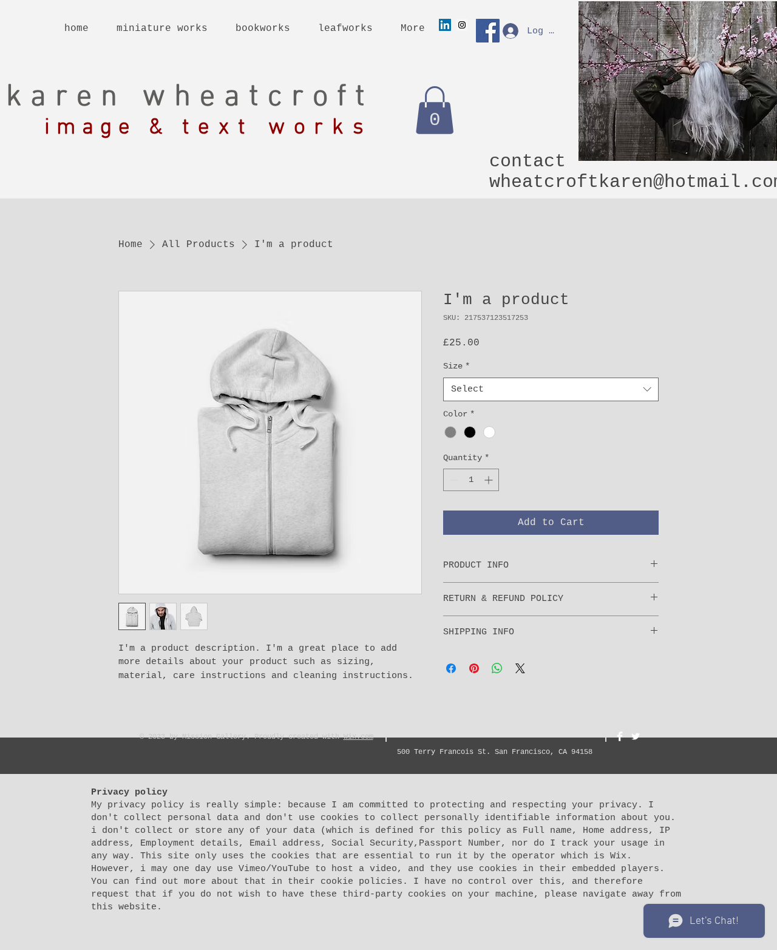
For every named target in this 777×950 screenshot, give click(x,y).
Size (456, 366)
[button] (435, 110)
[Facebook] (488, 30)
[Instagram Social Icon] (462, 25)
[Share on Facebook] (451, 668)
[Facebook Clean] (620, 736)
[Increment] (489, 479)
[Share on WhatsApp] (497, 668)
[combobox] (551, 389)
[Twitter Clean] (635, 736)
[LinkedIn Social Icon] (445, 25)
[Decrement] (452, 479)
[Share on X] (520, 668)
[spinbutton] (471, 479)
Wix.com (358, 737)
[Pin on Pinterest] (474, 668)
